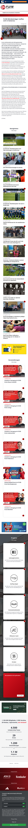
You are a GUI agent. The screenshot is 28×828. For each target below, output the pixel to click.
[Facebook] (7, 24)
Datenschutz (16, 763)
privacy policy (23, 815)
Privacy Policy (14, 819)
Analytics (5, 806)
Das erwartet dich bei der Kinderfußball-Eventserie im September (13, 279)
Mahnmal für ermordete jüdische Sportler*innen (11, 74)
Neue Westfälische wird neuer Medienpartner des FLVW (11, 185)
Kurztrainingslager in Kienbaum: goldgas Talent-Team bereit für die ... (14, 317)
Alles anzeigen (14, 130)
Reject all (14, 821)
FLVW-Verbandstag (5, 62)
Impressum (11, 763)
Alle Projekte (20, 695)
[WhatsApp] (4, 24)
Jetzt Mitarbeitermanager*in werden (12, 167)
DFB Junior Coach (14, 636)
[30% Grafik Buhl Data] (14, 1)
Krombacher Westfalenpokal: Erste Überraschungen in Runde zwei (12, 149)
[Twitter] (10, 24)
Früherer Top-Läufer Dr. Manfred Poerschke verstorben (11, 298)
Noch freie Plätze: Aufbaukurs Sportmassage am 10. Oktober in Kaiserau (11, 337)
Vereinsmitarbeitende (14, 610)
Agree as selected (14, 824)
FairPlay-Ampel (14, 584)
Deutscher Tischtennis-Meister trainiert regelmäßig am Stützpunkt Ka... (13, 260)
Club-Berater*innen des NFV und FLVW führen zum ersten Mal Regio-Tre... (13, 242)
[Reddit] (13, 24)
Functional (6, 803)
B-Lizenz (14, 662)
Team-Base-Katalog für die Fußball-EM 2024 (10, 98)
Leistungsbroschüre (14, 558)
